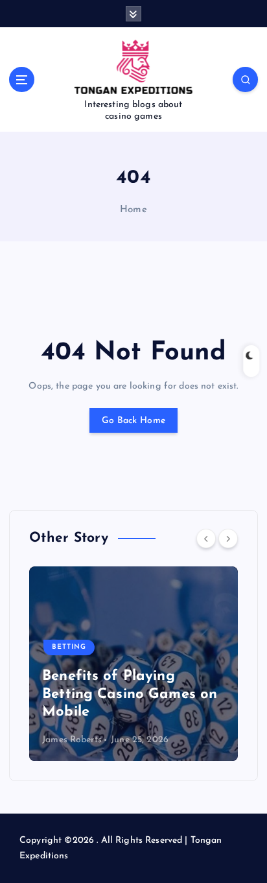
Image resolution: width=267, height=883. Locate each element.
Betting (69, 647)
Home (133, 210)
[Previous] (206, 538)
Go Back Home (133, 421)
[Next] (228, 538)
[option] (133, 663)
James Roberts (72, 740)
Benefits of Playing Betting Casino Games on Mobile (129, 694)
